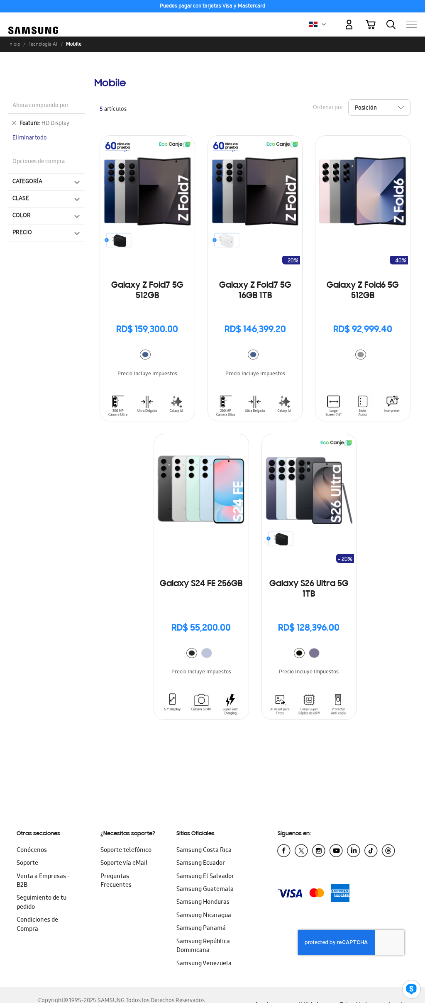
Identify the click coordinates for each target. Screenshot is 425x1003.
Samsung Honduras (203, 903)
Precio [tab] (22, 232)
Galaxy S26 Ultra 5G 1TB (309, 589)
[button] (324, 24)
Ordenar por (328, 108)
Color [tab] (21, 215)
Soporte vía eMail (124, 863)
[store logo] (33, 20)
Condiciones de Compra (37, 924)
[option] (145, 355)
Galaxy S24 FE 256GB (201, 584)
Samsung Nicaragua (203, 916)
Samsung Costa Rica (204, 851)
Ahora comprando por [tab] (40, 106)
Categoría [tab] (27, 181)
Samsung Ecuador (200, 863)
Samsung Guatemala (205, 890)
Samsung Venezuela (204, 964)
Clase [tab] (20, 198)
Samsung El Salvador (205, 877)
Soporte (27, 863)
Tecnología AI (43, 44)
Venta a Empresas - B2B (43, 881)
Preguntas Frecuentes (116, 881)
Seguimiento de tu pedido (41, 902)
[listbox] (147, 356)
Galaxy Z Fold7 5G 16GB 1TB (255, 291)
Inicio (14, 44)
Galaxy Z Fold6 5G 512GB (363, 291)
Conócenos (32, 851)
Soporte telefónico (125, 851)
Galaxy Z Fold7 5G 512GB (147, 291)
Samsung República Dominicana (203, 946)
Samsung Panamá (201, 929)
